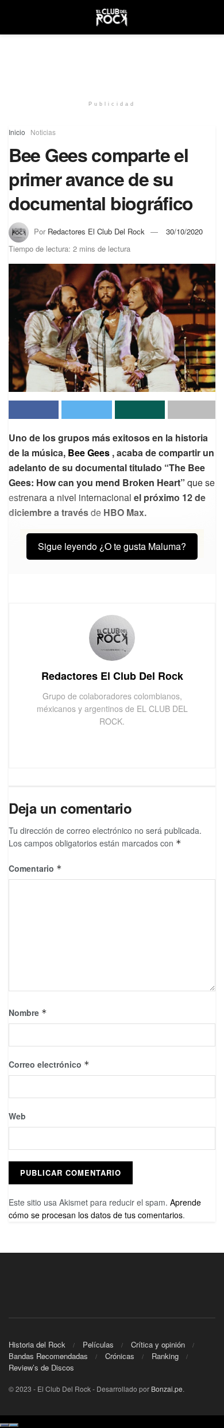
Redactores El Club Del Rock (96, 231)
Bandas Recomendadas (48, 1355)
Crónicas (119, 1355)
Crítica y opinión (158, 1344)
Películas (98, 1344)
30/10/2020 (184, 231)
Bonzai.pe (167, 1389)
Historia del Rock (37, 1344)
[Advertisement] (112, 60)
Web (17, 1116)
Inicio (17, 132)
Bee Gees (89, 452)
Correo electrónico (49, 1064)
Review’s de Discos (41, 1367)
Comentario (35, 868)
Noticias (43, 132)
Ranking (165, 1355)
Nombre (28, 1012)
